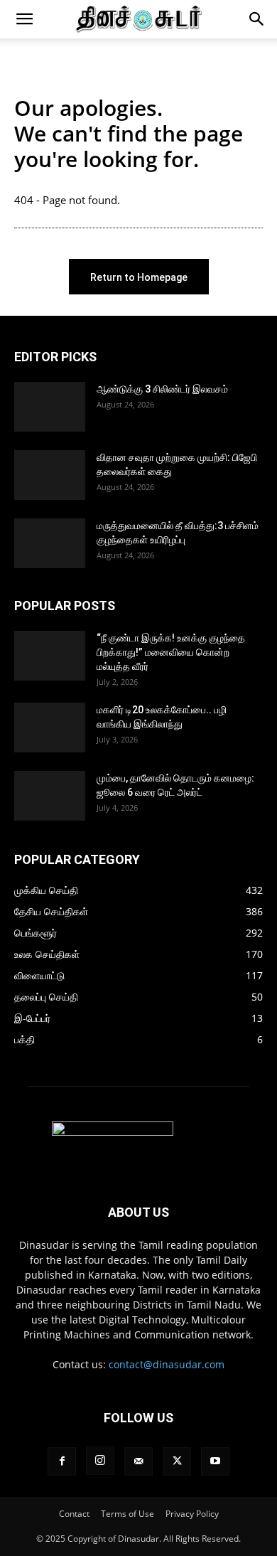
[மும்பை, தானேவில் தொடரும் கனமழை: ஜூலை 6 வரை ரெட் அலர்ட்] (49, 796)
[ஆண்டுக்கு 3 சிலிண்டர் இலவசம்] (49, 407)
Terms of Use (127, 1514)
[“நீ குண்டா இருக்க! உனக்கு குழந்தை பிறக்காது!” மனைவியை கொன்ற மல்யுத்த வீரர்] (49, 656)
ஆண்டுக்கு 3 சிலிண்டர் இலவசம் (162, 389)
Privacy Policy (192, 1514)
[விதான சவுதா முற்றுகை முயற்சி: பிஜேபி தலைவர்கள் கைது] (49, 475)
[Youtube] (215, 1461)
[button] (24, 19)
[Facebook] (62, 1461)
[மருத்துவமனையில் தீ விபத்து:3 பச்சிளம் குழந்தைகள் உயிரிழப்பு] (49, 543)
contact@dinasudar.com (166, 1364)
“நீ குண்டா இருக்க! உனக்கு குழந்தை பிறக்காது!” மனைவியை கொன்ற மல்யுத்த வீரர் (171, 652)
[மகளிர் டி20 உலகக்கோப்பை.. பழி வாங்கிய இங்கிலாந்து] (49, 727)
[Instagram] (100, 1460)
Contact (74, 1514)
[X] (177, 1461)
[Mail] (138, 1461)
